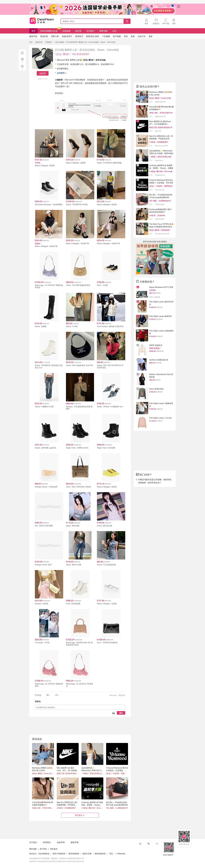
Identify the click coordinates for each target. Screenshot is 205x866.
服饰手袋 (39, 42)
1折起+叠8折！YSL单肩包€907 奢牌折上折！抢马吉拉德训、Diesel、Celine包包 (85, 42)
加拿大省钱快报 (58, 853)
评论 (121, 713)
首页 (33, 30)
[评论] (22, 53)
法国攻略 (66, 30)
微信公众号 (148, 844)
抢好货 (78, 30)
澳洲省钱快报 (100, 853)
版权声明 (75, 842)
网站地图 (33, 848)
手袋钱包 (48, 42)
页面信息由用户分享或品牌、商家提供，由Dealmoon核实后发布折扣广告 (56, 858)
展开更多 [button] (78, 815)
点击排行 (90, 30)
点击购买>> (62, 72)
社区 (114, 30)
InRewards (121, 853)
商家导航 (103, 30)
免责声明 (61, 842)
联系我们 (47, 842)
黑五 (111, 853)
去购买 (42, 73)
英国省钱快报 (73, 853)
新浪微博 (140, 844)
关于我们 (33, 842)
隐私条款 (53, 848)
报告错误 (122, 695)
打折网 (42, 20)
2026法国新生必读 (48, 30)
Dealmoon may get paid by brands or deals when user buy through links (56, 861)
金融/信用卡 (67, 36)
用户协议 (43, 848)
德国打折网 (86, 853)
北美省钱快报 (43, 853)
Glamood (112, 695)
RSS (157, 844)
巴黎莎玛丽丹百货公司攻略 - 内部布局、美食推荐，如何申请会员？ (155, 481)
